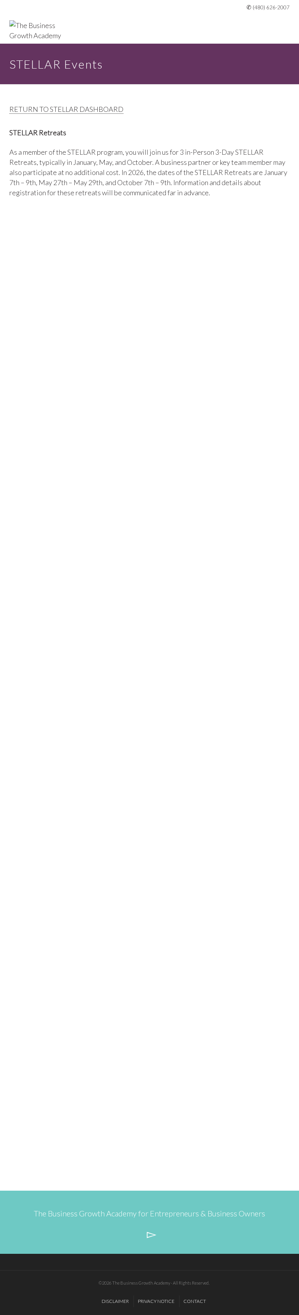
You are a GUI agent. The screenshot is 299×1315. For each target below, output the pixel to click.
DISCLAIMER (115, 1301)
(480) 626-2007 (271, 7)
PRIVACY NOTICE (156, 1301)
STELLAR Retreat (53, 630)
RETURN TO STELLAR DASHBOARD (66, 109)
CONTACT (194, 1301)
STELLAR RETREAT (57, 316)
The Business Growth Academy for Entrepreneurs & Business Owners (149, 1213)
